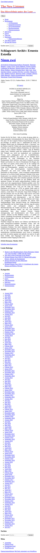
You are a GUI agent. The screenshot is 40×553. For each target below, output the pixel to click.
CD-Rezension (13, 23)
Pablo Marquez (5, 75)
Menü (3, 16)
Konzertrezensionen (15, 25)
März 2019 (8, 450)
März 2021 (8, 407)
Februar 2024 (9, 346)
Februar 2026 (9, 304)
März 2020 (8, 429)
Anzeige (7, 273)
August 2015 (9, 525)
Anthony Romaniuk (23, 65)
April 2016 (8, 511)
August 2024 (9, 335)
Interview (7, 282)
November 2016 (10, 499)
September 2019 (10, 439)
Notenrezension (9, 286)
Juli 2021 (7, 400)
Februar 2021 (9, 409)
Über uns (7, 35)
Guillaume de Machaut (8, 68)
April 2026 (8, 300)
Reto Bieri (29, 75)
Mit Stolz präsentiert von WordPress (26, 551)
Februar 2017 (9, 494)
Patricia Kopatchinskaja (18, 75)
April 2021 (8, 406)
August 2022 (9, 378)
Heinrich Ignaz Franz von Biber (25, 68)
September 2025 (10, 312)
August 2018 (9, 462)
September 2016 (10, 502)
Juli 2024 (7, 337)
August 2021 (9, 399)
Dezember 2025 (9, 307)
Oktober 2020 (9, 416)
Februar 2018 (9, 473)
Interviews (8, 32)
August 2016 (9, 504)
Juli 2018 (7, 464)
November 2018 (10, 457)
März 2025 (8, 323)
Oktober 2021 (9, 395)
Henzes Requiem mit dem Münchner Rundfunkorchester (16, 261)
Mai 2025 (8, 319)
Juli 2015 (7, 527)
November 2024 (10, 330)
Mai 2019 (8, 446)
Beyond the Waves (10, 42)
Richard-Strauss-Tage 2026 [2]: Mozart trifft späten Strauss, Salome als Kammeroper (20, 258)
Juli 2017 (7, 485)
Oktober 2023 (9, 353)
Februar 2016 (9, 515)
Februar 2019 (9, 451)
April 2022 (8, 385)
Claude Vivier (10, 66)
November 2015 (10, 520)
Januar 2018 (8, 474)
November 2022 (10, 372)
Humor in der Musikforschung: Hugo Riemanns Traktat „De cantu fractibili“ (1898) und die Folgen (22, 252)
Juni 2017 (8, 487)
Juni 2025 (8, 318)
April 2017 (8, 490)
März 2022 (8, 386)
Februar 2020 (9, 430)
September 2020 (10, 418)
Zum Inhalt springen (7, 1)
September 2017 (10, 481)
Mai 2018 (8, 467)
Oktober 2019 (9, 437)
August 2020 (9, 420)
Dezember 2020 (9, 413)
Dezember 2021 (9, 392)
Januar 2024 (8, 348)
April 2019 (8, 448)
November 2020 (10, 414)
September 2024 (10, 334)
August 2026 (9, 293)
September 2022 (10, 376)
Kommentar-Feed (10, 546)
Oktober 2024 (9, 332)
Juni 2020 (8, 423)
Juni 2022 (8, 381)
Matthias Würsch (10, 73)
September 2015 (10, 524)
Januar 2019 (8, 453)
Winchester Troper (6, 77)
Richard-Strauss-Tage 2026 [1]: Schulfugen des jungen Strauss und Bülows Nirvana (21, 265)
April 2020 (8, 427)
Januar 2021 (8, 411)
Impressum (8, 37)
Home (6, 19)
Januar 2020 (8, 432)
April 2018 (8, 469)
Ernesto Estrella (31, 66)
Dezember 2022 (9, 371)
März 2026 (8, 302)
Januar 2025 (8, 327)
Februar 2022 (9, 388)
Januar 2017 (8, 495)
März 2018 (8, 471)
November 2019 (10, 436)
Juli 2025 (7, 316)
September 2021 (10, 397)
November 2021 (10, 393)
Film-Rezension (9, 280)
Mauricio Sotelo (21, 73)
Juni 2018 (8, 466)
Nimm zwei (8, 60)
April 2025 (8, 321)
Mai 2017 (8, 488)
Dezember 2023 (9, 349)
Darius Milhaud (20, 66)
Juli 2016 (7, 506)
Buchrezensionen (14, 28)
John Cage (29, 70)
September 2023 (10, 355)
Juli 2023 (7, 358)
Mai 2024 (8, 341)
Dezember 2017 (9, 476)
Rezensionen (9, 21)
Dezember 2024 (9, 328)
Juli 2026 (7, 295)
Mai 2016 (8, 509)
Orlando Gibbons (31, 73)
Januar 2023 (8, 369)
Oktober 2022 (9, 374)
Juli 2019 (7, 443)
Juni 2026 (8, 297)
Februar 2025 (9, 325)
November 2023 (10, 351)
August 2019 (9, 441)
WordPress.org (9, 548)
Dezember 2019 (9, 434)
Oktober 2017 (9, 480)
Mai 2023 (8, 362)
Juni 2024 (8, 339)
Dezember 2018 (9, 455)
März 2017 (8, 492)
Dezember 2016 (9, 497)
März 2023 (8, 365)
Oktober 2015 (9, 522)
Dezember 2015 (9, 518)
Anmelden (8, 543)
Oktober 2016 (9, 501)
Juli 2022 (7, 379)
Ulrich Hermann (17, 77)
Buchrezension (9, 275)
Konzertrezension (10, 284)
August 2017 (9, 483)
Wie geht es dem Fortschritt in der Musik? (17, 255)
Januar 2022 (8, 390)
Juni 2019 (8, 444)
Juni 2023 (8, 360)
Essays (7, 33)
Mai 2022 (8, 383)
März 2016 (8, 513)
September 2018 (10, 460)
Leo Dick (26, 72)
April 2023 (8, 363)
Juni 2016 (8, 508)
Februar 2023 (9, 367)
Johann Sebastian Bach (18, 70)
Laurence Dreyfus (17, 72)
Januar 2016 (8, 517)
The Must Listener (10, 40)
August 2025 (9, 314)
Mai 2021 (8, 404)
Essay (6, 279)
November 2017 (10, 478)
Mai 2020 (8, 425)
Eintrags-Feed (9, 544)
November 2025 (10, 309)
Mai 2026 (8, 298)
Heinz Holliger (5, 70)
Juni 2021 (8, 402)
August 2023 (9, 356)
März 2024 (8, 344)
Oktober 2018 (9, 458)
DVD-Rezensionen (14, 26)
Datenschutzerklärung (15, 39)
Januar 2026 (8, 305)
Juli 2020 (7, 422)
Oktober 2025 (9, 311)
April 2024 (8, 342)
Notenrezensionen (14, 30)
